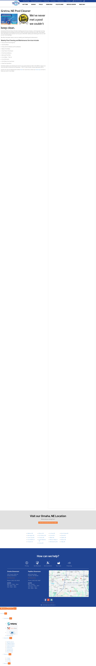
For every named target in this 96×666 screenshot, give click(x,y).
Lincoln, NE (52, 535)
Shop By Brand (6, 618)
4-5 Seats (8, 659)
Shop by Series (6, 638)
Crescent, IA (30, 541)
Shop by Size (6, 654)
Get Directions (11, 578)
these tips (38, 69)
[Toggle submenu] (5, 613)
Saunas (33, 4)
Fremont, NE (41, 537)
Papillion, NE (63, 537)
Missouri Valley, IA (53, 539)
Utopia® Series (9, 647)
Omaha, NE (63, 535)
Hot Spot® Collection (10, 644)
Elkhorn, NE (41, 533)
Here (21, 69)
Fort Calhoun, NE (42, 535)
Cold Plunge (59, 4)
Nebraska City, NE (54, 541)
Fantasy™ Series (10, 651)
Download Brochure (36, 1)
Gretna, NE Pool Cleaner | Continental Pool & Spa (13, 3)
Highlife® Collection (10, 641)
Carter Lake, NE (31, 537)
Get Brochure (37, 566)
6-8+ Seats (9, 661)
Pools (41, 4)
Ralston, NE (63, 539)
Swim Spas (49, 4)
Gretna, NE (41, 543)
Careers (68, 1)
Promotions (61, 1)
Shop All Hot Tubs (10, 635)
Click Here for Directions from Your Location (48, 522)
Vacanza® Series (10, 650)
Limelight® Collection (11, 643)
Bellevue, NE (30, 533)
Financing (46, 1)
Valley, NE (63, 541)
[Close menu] (14, 608)
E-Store (53, 1)
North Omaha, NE (64, 533)
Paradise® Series (10, 649)
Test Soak (58, 566)
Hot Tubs (25, 4)
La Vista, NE (52, 533)
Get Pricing (26, 1)
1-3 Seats (8, 658)
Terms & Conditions (45, 602)
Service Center (71, 4)
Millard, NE (52, 537)
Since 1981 (82, 4)
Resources (6, 663)
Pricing (27, 566)
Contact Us (52, 602)
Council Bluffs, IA (31, 539)
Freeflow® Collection (10, 646)
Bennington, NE (31, 535)
